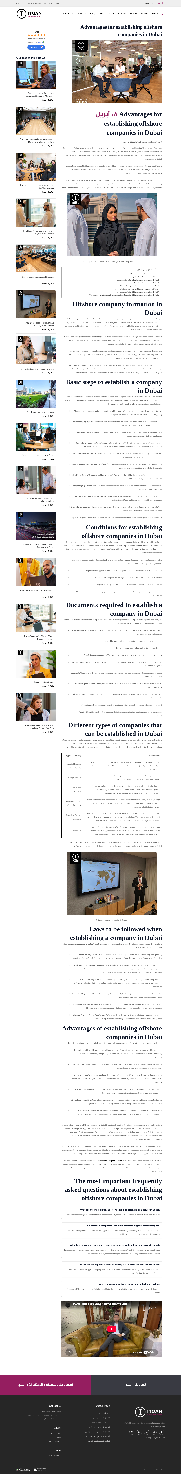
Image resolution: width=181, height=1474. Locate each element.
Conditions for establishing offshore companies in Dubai (137, 280)
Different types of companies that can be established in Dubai (136, 286)
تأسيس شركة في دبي (101, 1418)
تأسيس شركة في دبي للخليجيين (97, 1432)
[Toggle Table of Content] (156, 270)
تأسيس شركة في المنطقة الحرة (97, 1436)
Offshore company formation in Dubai (144, 274)
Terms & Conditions (158, 1470)
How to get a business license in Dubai (38, 455)
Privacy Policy (143, 1470)
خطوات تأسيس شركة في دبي (98, 1441)
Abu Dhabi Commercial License (40, 412)
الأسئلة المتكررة (104, 1413)
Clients (111, 14)
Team (101, 14)
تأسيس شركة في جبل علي (99, 1427)
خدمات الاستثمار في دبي (132, 142)
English (144, 142)
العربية (160, 3)
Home (155, 14)
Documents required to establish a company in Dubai (139, 283)
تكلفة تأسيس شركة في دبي (99, 1422)
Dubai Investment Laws (44, 682)
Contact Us (68, 14)
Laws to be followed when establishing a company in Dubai (136, 289)
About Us (81, 14)
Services (122, 14)
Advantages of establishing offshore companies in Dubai (137, 292)
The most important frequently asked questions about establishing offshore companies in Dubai (123, 295)
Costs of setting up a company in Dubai (37, 369)
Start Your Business (139, 14)
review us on (34, 47)
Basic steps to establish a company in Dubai (142, 277)
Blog (92, 14)
